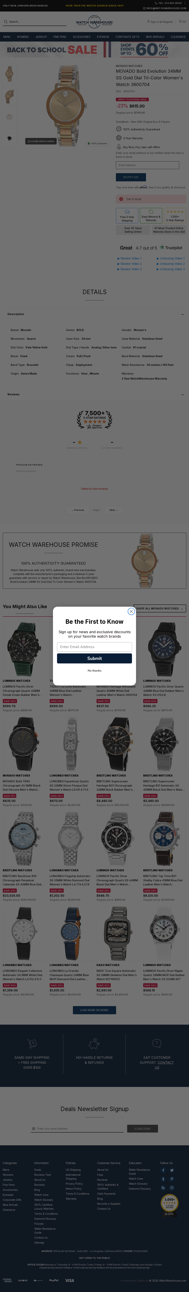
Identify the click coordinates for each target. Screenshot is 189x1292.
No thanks (95, 671)
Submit (94, 658)
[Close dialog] (131, 611)
